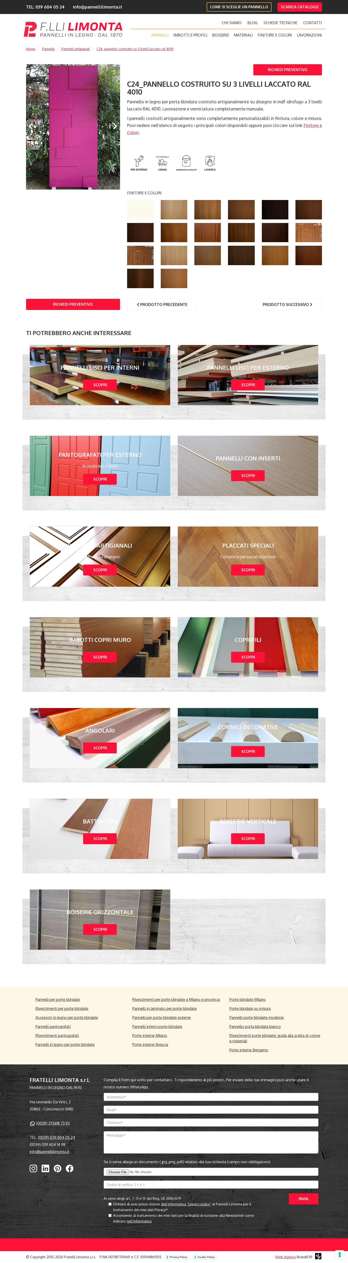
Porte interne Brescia (150, 1044)
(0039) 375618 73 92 (53, 1123)
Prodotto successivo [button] (286, 304)
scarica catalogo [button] (300, 7)
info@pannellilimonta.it (97, 6)
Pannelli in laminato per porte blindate (164, 1008)
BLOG (252, 22)
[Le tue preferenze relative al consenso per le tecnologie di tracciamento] (339, 1254)
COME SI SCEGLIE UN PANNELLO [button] (239, 7)
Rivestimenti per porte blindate (62, 1008)
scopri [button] (100, 384)
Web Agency (285, 1257)
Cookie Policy (206, 1257)
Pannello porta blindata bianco (255, 1026)
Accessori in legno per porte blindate (67, 1017)
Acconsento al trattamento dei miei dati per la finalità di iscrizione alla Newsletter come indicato (183, 1218)
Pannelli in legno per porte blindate (65, 1044)
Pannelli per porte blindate (58, 999)
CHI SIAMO (231, 22)
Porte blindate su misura (250, 1008)
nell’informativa (139, 1221)
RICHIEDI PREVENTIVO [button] (288, 69)
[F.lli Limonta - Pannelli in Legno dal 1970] (73, 29)
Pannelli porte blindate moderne (256, 1017)
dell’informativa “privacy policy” (186, 1204)
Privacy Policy (178, 1257)
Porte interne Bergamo (248, 1050)
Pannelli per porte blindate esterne (161, 1017)
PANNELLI (160, 35)
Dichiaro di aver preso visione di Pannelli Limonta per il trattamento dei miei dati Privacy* (182, 1207)
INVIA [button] (303, 1198)
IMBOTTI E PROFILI (190, 35)
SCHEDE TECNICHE (280, 22)
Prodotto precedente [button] (163, 304)
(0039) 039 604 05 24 (56, 1137)
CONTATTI (312, 22)
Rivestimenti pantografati (57, 1035)
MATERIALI (243, 35)
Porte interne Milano (149, 1035)
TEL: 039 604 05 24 (45, 6)
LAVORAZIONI (309, 35)
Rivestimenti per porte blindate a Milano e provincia (176, 999)
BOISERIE (220, 35)
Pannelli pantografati (53, 1026)
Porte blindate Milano (247, 999)
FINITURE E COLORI (275, 35)
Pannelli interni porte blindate (157, 1026)
